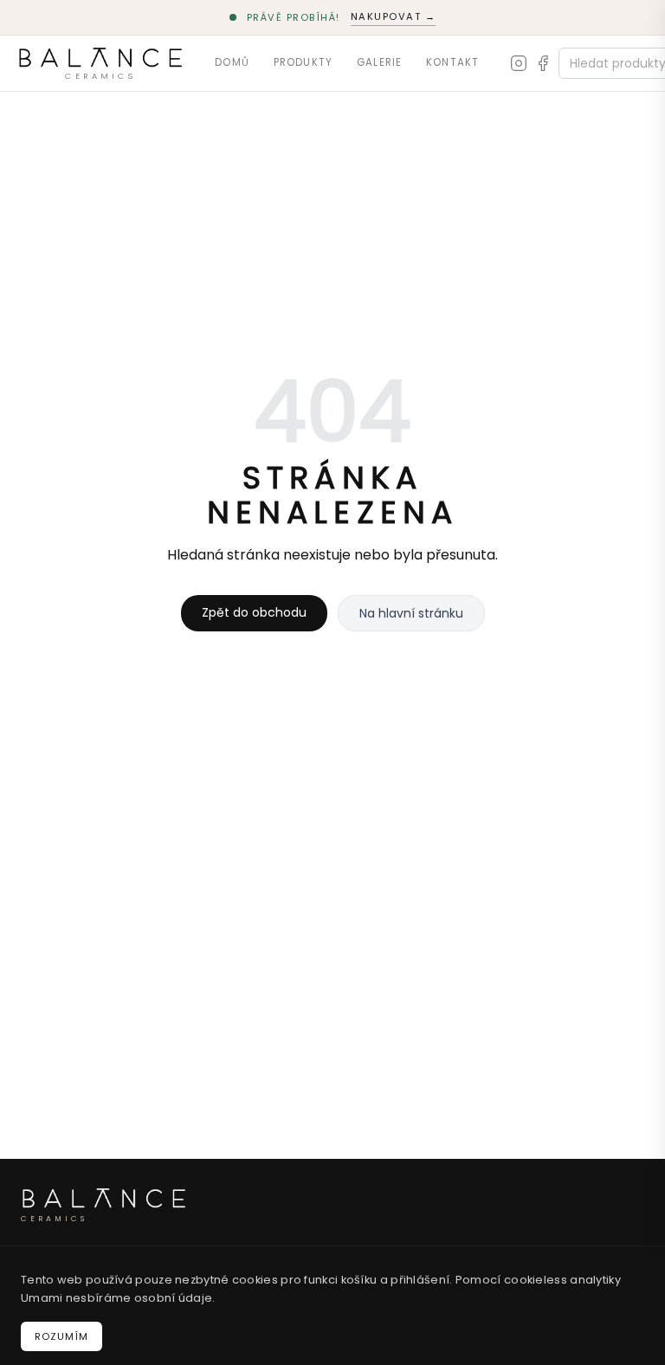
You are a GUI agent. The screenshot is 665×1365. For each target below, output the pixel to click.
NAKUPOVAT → (393, 16)
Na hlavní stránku (411, 613)
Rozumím (61, 1336)
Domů (232, 62)
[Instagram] (518, 63)
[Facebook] (543, 63)
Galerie (379, 62)
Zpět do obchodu (254, 612)
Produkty (303, 62)
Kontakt (452, 62)
